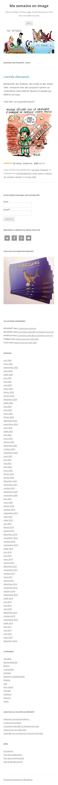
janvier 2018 (9, 562)
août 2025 (8, 371)
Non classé (8, 687)
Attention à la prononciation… (17, 719)
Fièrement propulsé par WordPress (18, 779)
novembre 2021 (10, 484)
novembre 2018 (10, 538)
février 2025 (9, 392)
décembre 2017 (10, 566)
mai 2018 (7, 555)
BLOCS (7, 666)
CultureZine (9, 669)
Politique (44, 169)
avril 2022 (8, 467)
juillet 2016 (8, 598)
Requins (7, 697)
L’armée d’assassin (16, 77)
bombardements (24, 173)
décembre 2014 (10, 641)
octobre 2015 (9, 616)
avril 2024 (8, 410)
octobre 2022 (9, 449)
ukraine (18, 177)
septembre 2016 (11, 594)
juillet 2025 (8, 374)
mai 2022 (7, 463)
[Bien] (8, 163)
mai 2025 (7, 381)
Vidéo (6, 701)
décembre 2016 (10, 584)
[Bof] (4, 163)
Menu (29, 23)
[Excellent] (10, 163)
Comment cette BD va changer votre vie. (36, 332)
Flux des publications (13, 754)
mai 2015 (7, 630)
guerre (41, 173)
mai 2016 (7, 605)
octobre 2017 (9, 573)
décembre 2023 (10, 420)
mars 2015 (8, 637)
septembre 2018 (11, 545)
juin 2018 (7, 552)
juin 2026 (7, 360)
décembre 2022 (10, 445)
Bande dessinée (10, 662)
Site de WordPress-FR (13, 761)
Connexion (8, 751)
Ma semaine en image (29, 6)
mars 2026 (8, 364)
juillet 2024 (8, 403)
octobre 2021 (9, 488)
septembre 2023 (11, 424)
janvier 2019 (9, 531)
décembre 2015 (10, 612)
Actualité (35, 169)
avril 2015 (8, 634)
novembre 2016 (10, 587)
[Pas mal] (6, 163)
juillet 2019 (8, 520)
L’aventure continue (27, 328)
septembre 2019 (11, 513)
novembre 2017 (10, 570)
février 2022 (9, 474)
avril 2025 (8, 385)
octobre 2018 (9, 541)
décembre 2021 (10, 481)
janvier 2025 (9, 395)
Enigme (7, 680)
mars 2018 (8, 559)
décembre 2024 (10, 399)
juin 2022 (7, 459)
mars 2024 (8, 413)
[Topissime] (11, 163)
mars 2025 (8, 388)
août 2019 (8, 516)
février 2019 (9, 527)
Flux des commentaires (14, 758)
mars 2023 (8, 438)
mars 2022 (8, 470)
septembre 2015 (11, 619)
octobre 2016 (9, 591)
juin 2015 (7, 626)
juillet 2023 (8, 431)
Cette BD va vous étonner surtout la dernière (23, 733)
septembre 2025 (11, 367)
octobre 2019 (9, 509)
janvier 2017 (9, 580)
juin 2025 (7, 378)
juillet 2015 (8, 623)
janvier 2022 (9, 477)
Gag (5, 683)
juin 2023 (7, 435)
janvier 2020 (9, 506)
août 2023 (8, 427)
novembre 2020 (10, 495)
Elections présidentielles (14, 676)
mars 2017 (8, 577)
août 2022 (8, 456)
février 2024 (9, 417)
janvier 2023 (9, 442)
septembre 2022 (11, 452)
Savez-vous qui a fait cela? (27, 339)
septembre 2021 (11, 491)
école (34, 173)
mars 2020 (8, 502)
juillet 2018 (8, 548)
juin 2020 (7, 499)
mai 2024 (7, 406)
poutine (10, 177)
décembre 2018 (10, 534)
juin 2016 (7, 602)
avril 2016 (8, 609)
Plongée (7, 690)
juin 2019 (7, 523)
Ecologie (7, 673)
